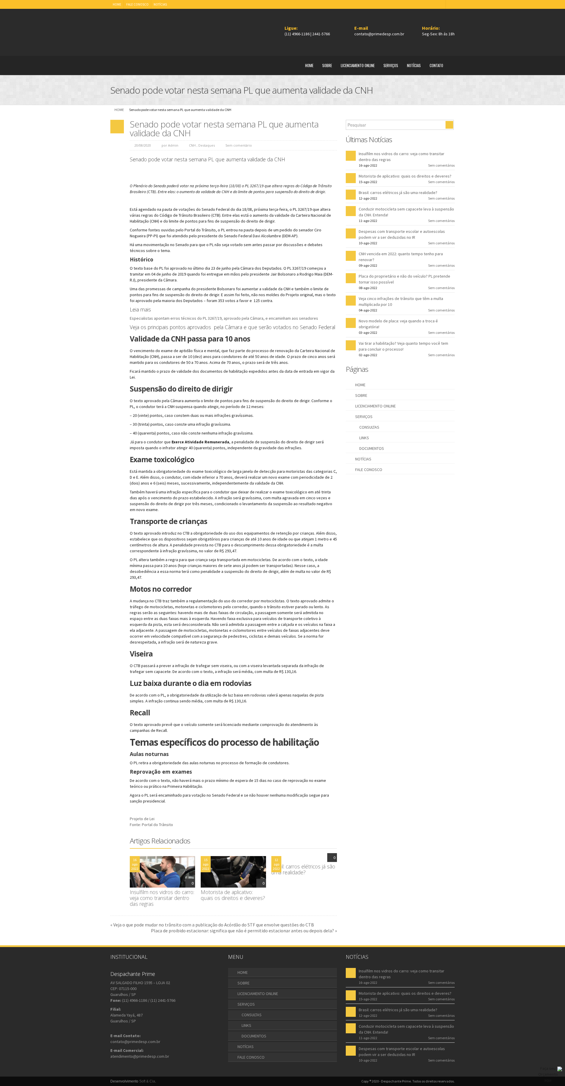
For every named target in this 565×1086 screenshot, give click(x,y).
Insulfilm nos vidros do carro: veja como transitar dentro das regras (162, 897)
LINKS (364, 437)
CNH (192, 145)
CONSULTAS (369, 427)
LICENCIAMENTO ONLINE (358, 65)
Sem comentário (238, 145)
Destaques (206, 145)
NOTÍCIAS (160, 4)
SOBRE (327, 65)
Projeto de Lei (142, 818)
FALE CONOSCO (137, 4)
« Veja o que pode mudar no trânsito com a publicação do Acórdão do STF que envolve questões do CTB (212, 925)
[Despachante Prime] (137, 31)
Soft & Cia (147, 1081)
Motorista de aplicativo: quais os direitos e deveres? (233, 894)
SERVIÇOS (390, 65)
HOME (117, 4)
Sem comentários (441, 165)
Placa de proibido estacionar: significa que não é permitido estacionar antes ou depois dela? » (244, 931)
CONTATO (436, 65)
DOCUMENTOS (371, 448)
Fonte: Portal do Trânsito (151, 824)
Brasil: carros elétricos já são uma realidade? (303, 869)
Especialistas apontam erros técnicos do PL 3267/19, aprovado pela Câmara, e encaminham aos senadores (224, 318)
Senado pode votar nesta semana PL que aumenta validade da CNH (224, 128)
